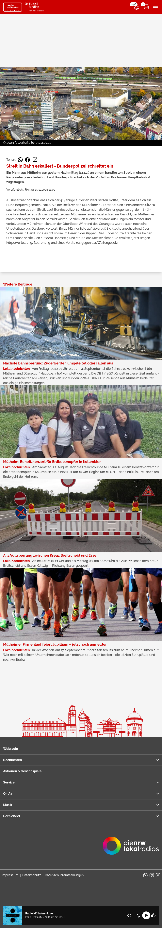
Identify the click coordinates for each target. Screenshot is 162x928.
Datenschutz (31, 875)
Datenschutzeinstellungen (64, 875)
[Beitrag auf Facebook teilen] (27, 159)
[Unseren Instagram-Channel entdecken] (158, 875)
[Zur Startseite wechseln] (12, 7)
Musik (7, 805)
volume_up (129, 915)
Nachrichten (12, 760)
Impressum (10, 875)
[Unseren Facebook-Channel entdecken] (151, 875)
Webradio (10, 749)
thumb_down (139, 915)
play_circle (146, 915)
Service (9, 782)
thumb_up (153, 915)
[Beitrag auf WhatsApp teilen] (20, 159)
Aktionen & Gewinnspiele (22, 771)
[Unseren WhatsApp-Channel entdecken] (145, 875)
